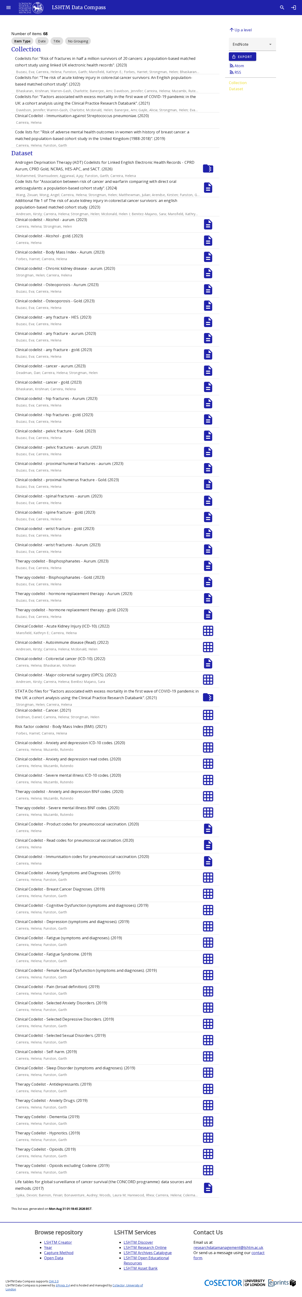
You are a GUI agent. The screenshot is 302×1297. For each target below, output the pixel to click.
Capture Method (58, 1252)
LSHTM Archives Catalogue (148, 1252)
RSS (235, 72)
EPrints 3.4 (63, 1285)
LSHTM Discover (138, 1242)
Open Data (53, 1257)
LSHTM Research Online (145, 1247)
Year (48, 1247)
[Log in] (293, 7)
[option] (22, 41)
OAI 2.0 (54, 1281)
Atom (236, 65)
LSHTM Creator (58, 1242)
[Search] (282, 7)
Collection (238, 82)
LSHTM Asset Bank (141, 1268)
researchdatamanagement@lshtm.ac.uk (228, 1247)
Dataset (236, 88)
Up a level (240, 30)
